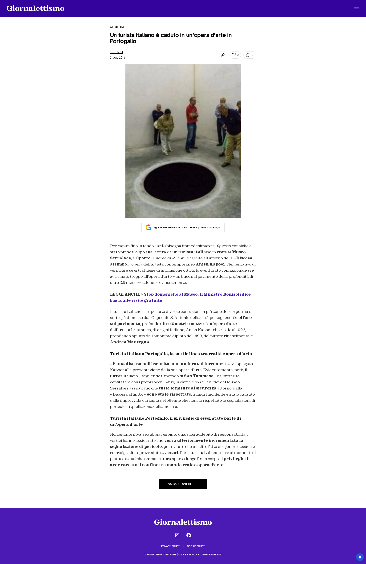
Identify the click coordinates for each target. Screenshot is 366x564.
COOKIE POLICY (196, 546)
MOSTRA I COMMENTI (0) (183, 484)
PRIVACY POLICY (171, 546)
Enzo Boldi (116, 52)
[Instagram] (177, 535)
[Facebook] (189, 535)
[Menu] (356, 8)
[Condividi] (223, 55)
